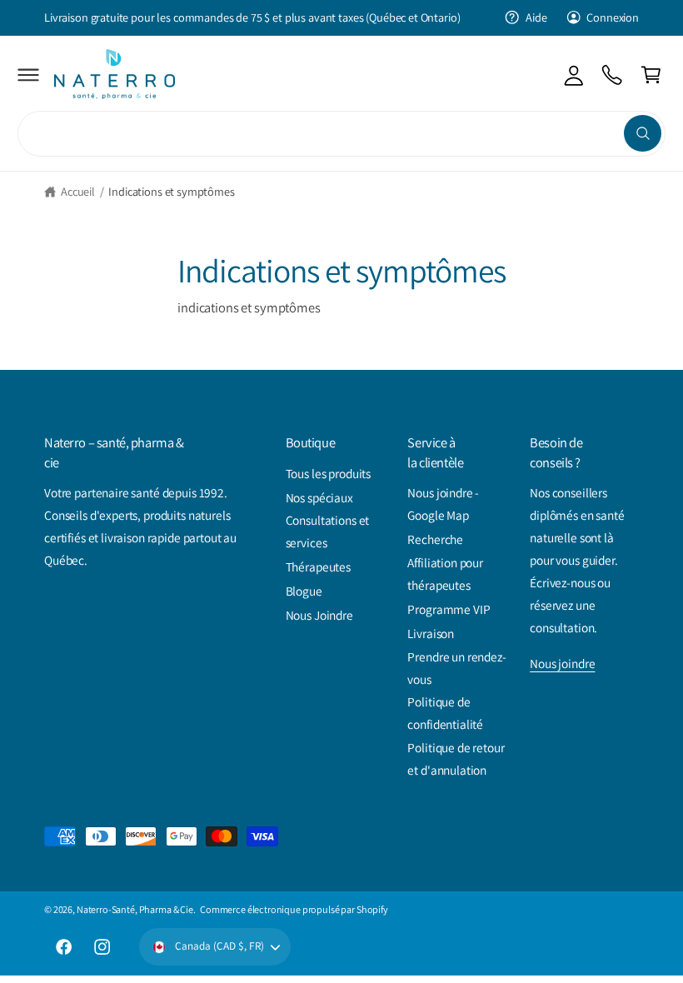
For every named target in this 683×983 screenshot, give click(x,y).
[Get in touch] (612, 74)
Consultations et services (328, 531)
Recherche (435, 539)
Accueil (78, 191)
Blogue (304, 590)
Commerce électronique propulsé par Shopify (294, 909)
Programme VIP (448, 609)
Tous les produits (328, 473)
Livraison (430, 633)
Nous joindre (562, 663)
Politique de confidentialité (445, 712)
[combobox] (341, 134)
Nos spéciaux (319, 497)
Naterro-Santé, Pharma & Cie (135, 909)
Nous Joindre (319, 614)
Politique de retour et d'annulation (455, 758)
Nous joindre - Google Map (443, 503)
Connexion (612, 17)
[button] (28, 74)
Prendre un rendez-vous (456, 667)
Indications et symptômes (171, 191)
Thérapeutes (318, 566)
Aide (536, 17)
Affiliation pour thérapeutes (445, 573)
